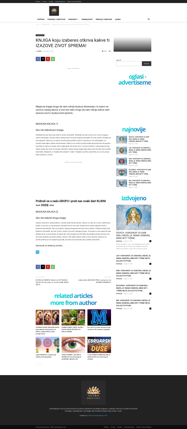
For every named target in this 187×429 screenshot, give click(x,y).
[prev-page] (37, 363)
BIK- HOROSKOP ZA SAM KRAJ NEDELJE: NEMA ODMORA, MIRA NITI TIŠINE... (140, 183)
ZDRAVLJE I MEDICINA (104, 19)
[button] (148, 19)
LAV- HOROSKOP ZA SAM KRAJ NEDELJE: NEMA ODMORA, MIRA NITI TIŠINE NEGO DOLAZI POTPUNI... (133, 258)
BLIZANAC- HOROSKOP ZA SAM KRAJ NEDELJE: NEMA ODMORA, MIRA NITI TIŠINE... (140, 172)
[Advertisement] (73, 85)
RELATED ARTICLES (73, 296)
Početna (38, 1)
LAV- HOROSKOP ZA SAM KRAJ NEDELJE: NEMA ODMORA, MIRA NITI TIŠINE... (140, 150)
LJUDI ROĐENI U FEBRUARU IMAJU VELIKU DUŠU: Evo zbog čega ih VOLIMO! (98, 357)
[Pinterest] (48, 59)
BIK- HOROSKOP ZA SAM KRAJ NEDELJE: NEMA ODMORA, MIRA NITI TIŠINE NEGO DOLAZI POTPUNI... (133, 303)
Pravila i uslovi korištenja (74, 1)
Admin (40, 51)
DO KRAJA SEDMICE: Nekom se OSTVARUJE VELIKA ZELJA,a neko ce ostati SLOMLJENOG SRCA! (52, 282)
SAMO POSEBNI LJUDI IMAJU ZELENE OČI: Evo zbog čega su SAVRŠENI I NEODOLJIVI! (71, 357)
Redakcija (119, 241)
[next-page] (40, 363)
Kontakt (51, 1)
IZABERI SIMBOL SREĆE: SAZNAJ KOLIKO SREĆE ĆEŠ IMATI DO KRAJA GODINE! (72, 329)
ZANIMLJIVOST (87, 19)
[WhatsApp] (53, 59)
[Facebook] (38, 59)
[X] (43, 59)
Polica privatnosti (60, 1)
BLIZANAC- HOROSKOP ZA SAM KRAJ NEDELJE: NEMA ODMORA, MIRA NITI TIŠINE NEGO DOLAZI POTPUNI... (132, 288)
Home (37, 24)
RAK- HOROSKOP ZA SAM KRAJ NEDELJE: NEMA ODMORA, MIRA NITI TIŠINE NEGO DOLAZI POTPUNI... (133, 273)
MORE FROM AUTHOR (73, 303)
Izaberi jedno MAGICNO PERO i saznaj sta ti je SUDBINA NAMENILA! (94, 281)
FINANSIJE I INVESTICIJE (56, 19)
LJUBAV (118, 19)
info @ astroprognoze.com (97, 415)
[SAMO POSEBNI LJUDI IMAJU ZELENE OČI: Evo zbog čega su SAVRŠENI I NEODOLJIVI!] (73, 345)
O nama (44, 1)
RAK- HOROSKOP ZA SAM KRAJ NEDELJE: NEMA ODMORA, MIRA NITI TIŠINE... (140, 161)
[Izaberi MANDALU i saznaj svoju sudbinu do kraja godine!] (47, 345)
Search (118, 60)
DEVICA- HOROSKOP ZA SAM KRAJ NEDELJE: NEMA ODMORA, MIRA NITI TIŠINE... (139, 139)
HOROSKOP (72, 19)
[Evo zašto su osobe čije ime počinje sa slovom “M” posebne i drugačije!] (99, 317)
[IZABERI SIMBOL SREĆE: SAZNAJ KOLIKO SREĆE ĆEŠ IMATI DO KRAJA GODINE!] (73, 317)
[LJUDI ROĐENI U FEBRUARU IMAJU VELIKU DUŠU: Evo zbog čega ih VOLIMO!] (99, 345)
